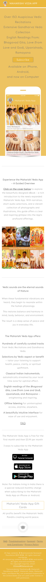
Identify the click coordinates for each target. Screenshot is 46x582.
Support (31, 541)
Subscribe (23, 59)
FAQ (23, 423)
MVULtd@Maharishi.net (23, 566)
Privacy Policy (32, 544)
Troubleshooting (17, 541)
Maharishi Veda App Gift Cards (23, 505)
